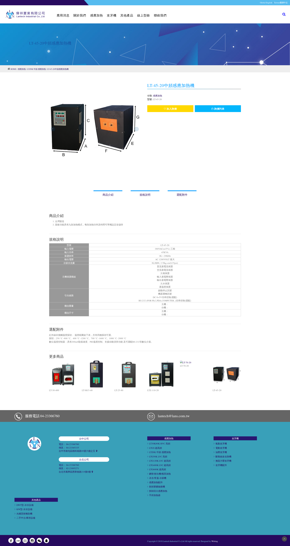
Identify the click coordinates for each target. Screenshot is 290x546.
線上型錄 (143, 15)
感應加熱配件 (156, 482)
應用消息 (63, 15)
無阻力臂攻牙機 (223, 460)
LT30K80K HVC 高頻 (159, 443)
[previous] (53, 129)
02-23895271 (72, 468)
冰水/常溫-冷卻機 (157, 477)
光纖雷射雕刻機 (24, 513)
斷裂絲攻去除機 (223, 456)
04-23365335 (72, 447)
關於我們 (79, 15)
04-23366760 (50, 415)
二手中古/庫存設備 (25, 517)
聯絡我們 (160, 15)
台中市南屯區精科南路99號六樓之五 (77, 450)
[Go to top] (284, 538)
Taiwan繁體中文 (281, 2)
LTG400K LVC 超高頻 (160, 465)
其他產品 (126, 15)
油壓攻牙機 (221, 452)
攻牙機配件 (221, 465)
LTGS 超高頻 (155, 447)
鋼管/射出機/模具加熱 (160, 473)
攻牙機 (111, 15)
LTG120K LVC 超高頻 (160, 460)
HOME (13, 69)
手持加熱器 (154, 495)
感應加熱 (96, 15)
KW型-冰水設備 (24, 509)
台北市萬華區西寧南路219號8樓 (75, 471)
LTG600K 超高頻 (157, 469)
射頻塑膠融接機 (157, 486)
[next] (136, 129)
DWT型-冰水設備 (25, 504)
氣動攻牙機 (221, 443)
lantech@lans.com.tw (174, 415)
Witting (214, 541)
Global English (266, 2)
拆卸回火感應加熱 (158, 490)
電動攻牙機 (221, 447)
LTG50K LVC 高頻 (158, 456)
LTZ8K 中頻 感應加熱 (36, 69)
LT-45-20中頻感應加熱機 (58, 69)
